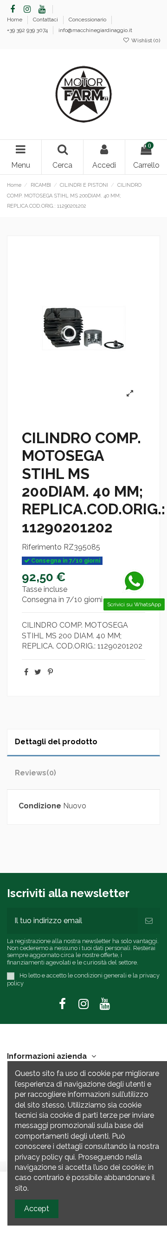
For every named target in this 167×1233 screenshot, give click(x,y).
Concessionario (88, 19)
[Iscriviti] (149, 921)
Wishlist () (145, 40)
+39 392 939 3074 (28, 30)
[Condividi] (26, 672)
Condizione (40, 805)
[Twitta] (37, 672)
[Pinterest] (50, 672)
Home (15, 19)
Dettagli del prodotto (56, 741)
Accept (36, 1208)
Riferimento (42, 547)
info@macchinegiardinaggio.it (95, 30)
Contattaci (46, 19)
